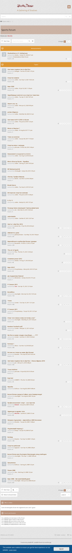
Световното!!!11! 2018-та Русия (18, 120)
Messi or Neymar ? (14, 128)
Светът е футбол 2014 (15, 224)
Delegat (17, 71)
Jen (15, 363)
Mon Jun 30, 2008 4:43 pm (28, 481)
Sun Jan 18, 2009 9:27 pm (26, 430)
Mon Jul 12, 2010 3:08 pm (24, 363)
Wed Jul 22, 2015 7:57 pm (26, 202)
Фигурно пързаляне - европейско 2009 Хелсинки (24, 420)
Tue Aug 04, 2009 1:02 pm (28, 396)
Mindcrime (18, 278)
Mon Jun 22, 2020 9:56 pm (26, 105)
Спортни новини (13, 78)
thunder (17, 354)
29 (70, 364)
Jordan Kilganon (13, 112)
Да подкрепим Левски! (15, 276)
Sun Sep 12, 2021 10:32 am (26, 80)
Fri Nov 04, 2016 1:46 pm (27, 147)
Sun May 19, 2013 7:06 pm (31, 234)
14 (64, 236)
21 (70, 304)
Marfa (16, 178)
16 (68, 236)
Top (70, 535)
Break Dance (12, 185)
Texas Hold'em (12, 369)
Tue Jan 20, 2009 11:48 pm (27, 422)
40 (64, 482)
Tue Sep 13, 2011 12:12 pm (27, 302)
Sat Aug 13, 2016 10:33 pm (26, 163)
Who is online (8, 503)
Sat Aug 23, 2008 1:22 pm (27, 464)
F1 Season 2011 (12, 309)
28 (68, 364)
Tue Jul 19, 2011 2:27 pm (30, 311)
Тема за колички (13, 137)
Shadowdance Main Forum (20, 57)
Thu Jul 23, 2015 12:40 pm (26, 195)
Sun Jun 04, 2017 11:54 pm (26, 139)
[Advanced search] (69, 16)
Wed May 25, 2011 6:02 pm (28, 320)
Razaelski (17, 243)
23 (66, 347)
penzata (17, 147)
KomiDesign (48, 542)
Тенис (10, 301)
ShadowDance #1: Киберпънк (18, 53)
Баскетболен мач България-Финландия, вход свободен (27, 454)
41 (66, 482)
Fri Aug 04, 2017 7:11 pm (25, 130)
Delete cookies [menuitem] (61, 535)
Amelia (16, 55)
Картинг (10, 378)
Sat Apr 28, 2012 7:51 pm (28, 278)
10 (68, 296)
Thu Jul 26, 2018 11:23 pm (26, 121)
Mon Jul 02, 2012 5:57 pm (30, 269)
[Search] (66, 16)
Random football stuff (15, 326)
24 (68, 347)
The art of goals (13, 250)
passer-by (17, 226)
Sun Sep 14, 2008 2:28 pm (28, 447)
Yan (16, 286)
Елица (16, 430)
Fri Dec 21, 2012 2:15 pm (27, 243)
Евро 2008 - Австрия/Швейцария (19, 479)
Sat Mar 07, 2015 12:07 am (26, 218)
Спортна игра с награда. (16, 145)
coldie (16, 80)
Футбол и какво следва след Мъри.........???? (23, 335)
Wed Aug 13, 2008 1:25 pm (25, 472)
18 (64, 304)
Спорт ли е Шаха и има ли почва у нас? (21, 318)
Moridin (10, 36)
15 (66, 236)
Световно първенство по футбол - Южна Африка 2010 (26, 361)
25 (70, 347)
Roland (17, 405)
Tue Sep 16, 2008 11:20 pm (27, 439)
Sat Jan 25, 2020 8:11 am (26, 55)
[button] (69, 41)
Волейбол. (11, 292)
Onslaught (18, 171)
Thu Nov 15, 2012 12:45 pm (25, 252)
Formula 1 (11, 344)
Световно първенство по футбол (19, 69)
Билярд (10, 437)
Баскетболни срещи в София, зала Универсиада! (25, 394)
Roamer (17, 439)
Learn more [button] (12, 550)
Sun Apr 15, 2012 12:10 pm (25, 286)
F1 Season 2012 (12, 284)
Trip (16, 252)
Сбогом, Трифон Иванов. (16, 177)
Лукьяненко (12, 463)
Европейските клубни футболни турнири (22, 241)
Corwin (17, 302)
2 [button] (67, 41)
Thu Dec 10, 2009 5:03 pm (28, 380)
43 (70, 482)
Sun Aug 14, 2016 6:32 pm (26, 156)
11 (70, 296)
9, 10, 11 (10, 200)
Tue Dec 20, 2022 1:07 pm (27, 71)
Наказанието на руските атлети (19, 154)
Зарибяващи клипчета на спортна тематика (23, 95)
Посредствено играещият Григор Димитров (23, 208)
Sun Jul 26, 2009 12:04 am (27, 405)
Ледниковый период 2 (15, 428)
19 (66, 304)
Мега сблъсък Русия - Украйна (18, 161)
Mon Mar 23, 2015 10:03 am (25, 210)
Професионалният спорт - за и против (21, 403)
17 (70, 236)
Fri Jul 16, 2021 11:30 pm (25, 88)
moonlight (17, 294)
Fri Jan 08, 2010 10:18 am (27, 371)
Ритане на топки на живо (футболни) (20, 352)
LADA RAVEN (11, 216)
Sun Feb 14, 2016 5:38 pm (26, 178)
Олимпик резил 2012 (15, 259)
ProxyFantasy (18, 269)
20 (68, 304)
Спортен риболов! (14, 446)
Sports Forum (8, 29)
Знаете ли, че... (13, 104)
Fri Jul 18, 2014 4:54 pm (28, 226)
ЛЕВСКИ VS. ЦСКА (13, 233)
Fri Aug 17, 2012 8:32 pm (26, 260)
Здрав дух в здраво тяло (16, 411)
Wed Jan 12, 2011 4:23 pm (27, 328)
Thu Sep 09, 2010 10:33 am (27, 354)
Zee (16, 472)
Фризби (10, 387)
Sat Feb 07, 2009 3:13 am (27, 413)
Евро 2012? (11, 267)
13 (64, 245)
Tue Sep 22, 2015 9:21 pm (26, 187)
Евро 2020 (11, 86)
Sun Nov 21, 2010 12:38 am (27, 337)
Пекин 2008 (11, 470)
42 (68, 482)
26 (64, 364)
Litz (15, 210)
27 (66, 364)
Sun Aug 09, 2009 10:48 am (27, 388)
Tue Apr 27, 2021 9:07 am (26, 97)
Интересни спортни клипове (18, 193)
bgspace (17, 447)
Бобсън (17, 388)
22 (64, 347)
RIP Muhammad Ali (14, 169)
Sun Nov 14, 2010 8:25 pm (26, 345)
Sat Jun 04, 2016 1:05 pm (28, 171)
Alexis (16, 345)
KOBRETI (17, 380)
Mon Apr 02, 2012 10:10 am (28, 294)
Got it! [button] (61, 549)
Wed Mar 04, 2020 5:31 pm (26, 114)
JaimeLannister (19, 234)
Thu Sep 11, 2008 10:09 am (28, 456)
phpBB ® (30, 542)
